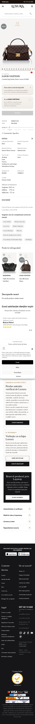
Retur (2, 587)
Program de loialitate (24, 575)
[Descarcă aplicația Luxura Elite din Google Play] (24, 554)
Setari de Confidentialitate (8, 640)
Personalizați (17, 372)
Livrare (3, 583)
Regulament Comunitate (7, 622)
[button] (32, 349)
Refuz (17, 367)
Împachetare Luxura (11, 528)
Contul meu (4, 591)
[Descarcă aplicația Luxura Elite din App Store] (11, 554)
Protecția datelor (5, 630)
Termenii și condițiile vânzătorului (6, 617)
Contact (3, 575)
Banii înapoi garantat (24, 590)
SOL (2, 648)
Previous (29, 330)
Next (31, 330)
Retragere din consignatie (7, 599)
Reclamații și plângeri (6, 656)
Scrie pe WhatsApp (17, 464)
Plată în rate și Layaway (13, 515)
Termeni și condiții (6, 612)
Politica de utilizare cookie (8, 626)
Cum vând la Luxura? (6, 595)
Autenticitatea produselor (25, 594)
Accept (17, 362)
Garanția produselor (24, 598)
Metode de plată (5, 579)
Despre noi (22, 571)
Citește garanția (17, 422)
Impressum (18, 376)
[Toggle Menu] (3, 6)
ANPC (3, 644)
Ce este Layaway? (17, 497)
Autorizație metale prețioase (8, 652)
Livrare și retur (9, 521)
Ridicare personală (23, 579)
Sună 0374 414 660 (17, 458)
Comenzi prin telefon (24, 583)
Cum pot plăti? (22, 587)
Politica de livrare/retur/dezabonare (7, 635)
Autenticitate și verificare (13, 509)
